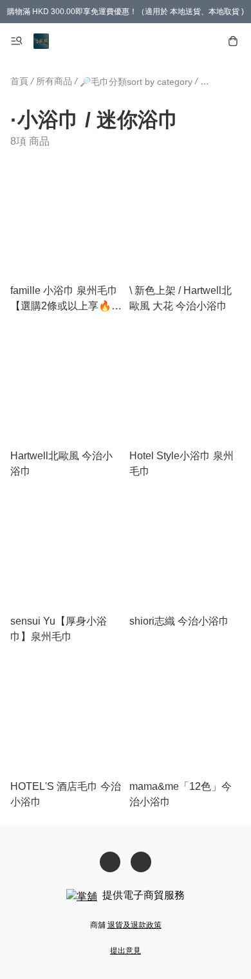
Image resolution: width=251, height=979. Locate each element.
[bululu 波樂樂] (41, 41)
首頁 (19, 81)
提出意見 (125, 950)
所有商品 (54, 81)
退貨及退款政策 (134, 924)
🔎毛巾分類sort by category (136, 82)
